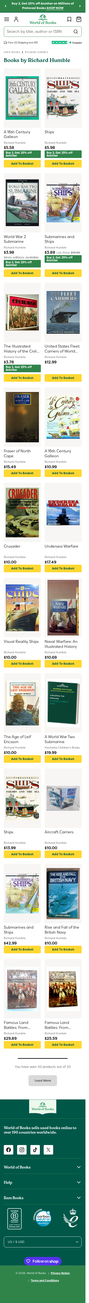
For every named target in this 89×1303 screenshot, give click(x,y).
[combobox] (43, 31)
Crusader (12, 546)
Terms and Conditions (45, 1280)
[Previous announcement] (5, 6)
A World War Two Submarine (60, 739)
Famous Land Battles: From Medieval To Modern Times (17, 1025)
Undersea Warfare (61, 546)
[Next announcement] (80, 6)
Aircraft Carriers (59, 832)
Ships (49, 132)
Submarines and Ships (59, 239)
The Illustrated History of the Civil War (20, 349)
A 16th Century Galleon (17, 134)
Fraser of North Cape (17, 453)
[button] (6, 19)
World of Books (37, 1273)
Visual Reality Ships (21, 642)
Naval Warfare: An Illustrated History (61, 644)
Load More (43, 1080)
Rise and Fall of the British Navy (62, 930)
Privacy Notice (60, 1273)
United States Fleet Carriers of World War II (62, 349)
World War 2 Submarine (15, 239)
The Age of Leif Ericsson (17, 739)
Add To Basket (22, 163)
